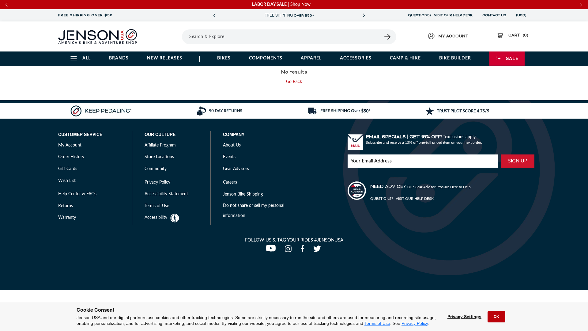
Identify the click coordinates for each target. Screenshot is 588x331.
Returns (65, 206)
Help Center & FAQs (77, 194)
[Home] (97, 36)
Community (156, 169)
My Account (69, 145)
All (86, 58)
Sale (512, 58)
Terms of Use (377, 323)
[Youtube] (272, 250)
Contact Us (494, 15)
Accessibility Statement (166, 194)
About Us (232, 145)
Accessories (355, 58)
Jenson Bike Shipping (243, 194)
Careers (230, 182)
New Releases (164, 58)
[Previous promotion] (214, 15)
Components (265, 58)
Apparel (311, 58)
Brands (119, 58)
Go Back (294, 82)
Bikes (224, 58)
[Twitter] (317, 250)
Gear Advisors (236, 169)
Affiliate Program (160, 145)
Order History (71, 157)
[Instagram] (289, 250)
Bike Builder (455, 58)
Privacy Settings (464, 316)
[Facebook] (303, 250)
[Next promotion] (364, 15)
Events (229, 157)
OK (496, 316)
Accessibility (156, 217)
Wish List (67, 181)
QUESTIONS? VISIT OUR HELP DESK (440, 15)
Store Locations (159, 157)
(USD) (522, 15)
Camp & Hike (405, 58)
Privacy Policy (414, 323)
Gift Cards (67, 169)
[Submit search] (387, 36)
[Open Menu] (165, 36)
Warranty (67, 217)
